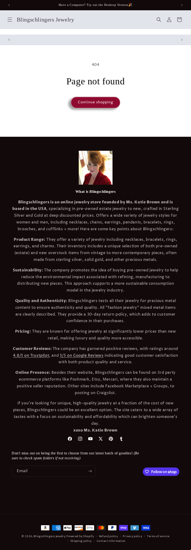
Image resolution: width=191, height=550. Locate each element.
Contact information (111, 541)
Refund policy (108, 536)
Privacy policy (132, 536)
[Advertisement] (73, 500)
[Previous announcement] (9, 5)
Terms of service (158, 536)
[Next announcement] (182, 5)
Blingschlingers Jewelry (49, 536)
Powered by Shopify (80, 536)
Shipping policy (81, 541)
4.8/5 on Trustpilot (31, 355)
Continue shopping (95, 102)
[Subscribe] (90, 471)
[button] (10, 19)
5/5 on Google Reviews (82, 355)
